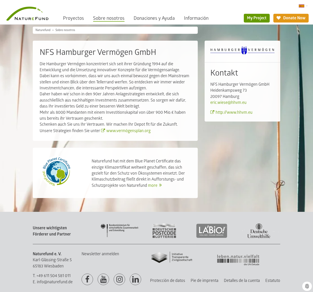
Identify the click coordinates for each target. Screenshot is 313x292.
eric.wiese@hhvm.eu (228, 102)
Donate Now (293, 18)
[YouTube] (103, 279)
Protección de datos (167, 280)
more (152, 185)
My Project (256, 18)
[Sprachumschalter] (303, 6)
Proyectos (73, 18)
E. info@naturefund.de (53, 282)
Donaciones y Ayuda (154, 18)
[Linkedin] (135, 279)
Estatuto (272, 280)
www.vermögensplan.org (128, 130)
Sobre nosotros (108, 18)
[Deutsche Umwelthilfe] (259, 237)
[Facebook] (87, 279)
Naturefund (43, 30)
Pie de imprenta (204, 280)
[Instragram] (119, 279)
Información (196, 18)
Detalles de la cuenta (242, 280)
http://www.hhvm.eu (234, 112)
